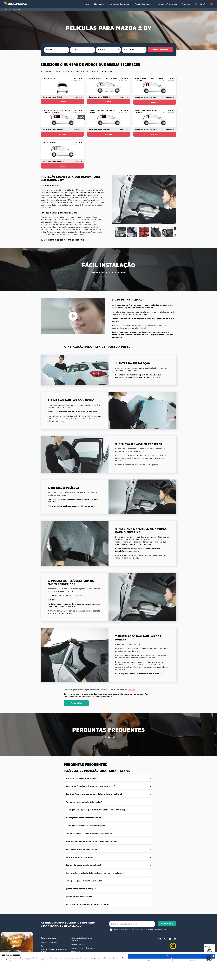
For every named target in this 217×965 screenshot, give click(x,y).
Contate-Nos (76, 703)
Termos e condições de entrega (82, 948)
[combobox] (56, 50)
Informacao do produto (119, 4)
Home (86, 4)
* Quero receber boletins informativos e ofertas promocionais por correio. (139, 929)
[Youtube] (169, 939)
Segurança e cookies (78, 944)
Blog (42, 946)
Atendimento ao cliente (49, 942)
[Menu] (213, 945)
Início (5, 9)
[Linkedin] (174, 939)
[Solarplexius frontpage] (42, 4)
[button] (131, 4)
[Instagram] (164, 939)
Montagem (99, 4)
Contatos (186, 4)
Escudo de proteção (143, 4)
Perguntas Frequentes (167, 4)
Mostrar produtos (160, 49)
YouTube (143, 328)
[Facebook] (159, 939)
